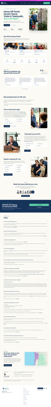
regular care (21, 274)
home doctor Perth (16, 115)
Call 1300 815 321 (39, 204)
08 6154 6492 (5, 391)
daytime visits (26, 274)
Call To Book (14, 25)
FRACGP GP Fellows (23, 112)
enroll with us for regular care (40, 274)
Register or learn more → (8, 174)
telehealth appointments (28, 141)
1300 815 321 (15, 227)
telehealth (33, 274)
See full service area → (8, 365)
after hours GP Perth (19, 116)
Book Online (7, 25)
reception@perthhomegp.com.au (7, 392)
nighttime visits (30, 274)
